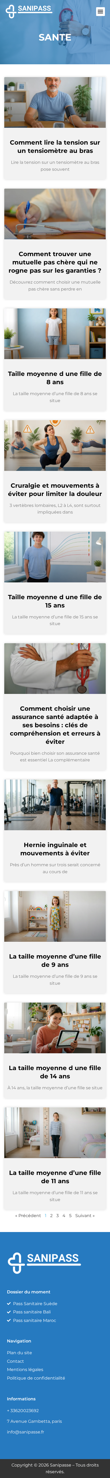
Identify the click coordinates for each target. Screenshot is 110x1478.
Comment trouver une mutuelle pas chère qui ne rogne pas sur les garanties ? (55, 262)
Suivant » (85, 1215)
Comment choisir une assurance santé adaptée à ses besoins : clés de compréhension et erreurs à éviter (55, 725)
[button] (100, 11)
